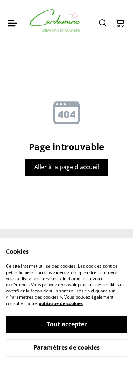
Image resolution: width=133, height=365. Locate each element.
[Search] (103, 23)
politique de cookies (60, 303)
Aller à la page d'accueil (66, 167)
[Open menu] (12, 23)
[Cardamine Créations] (54, 23)
